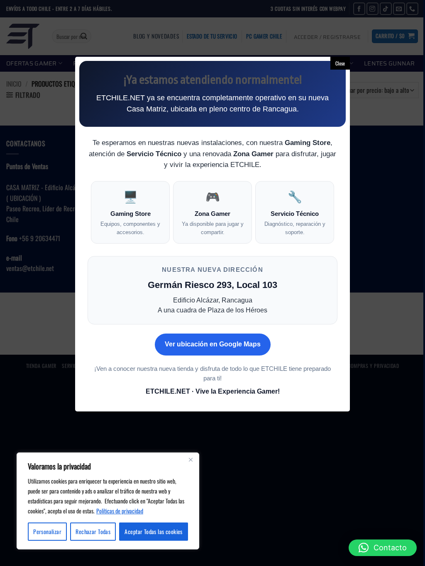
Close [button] (340, 63)
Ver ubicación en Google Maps (213, 344)
